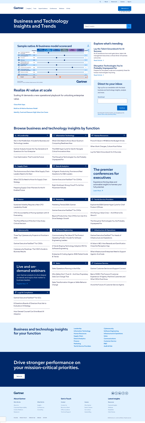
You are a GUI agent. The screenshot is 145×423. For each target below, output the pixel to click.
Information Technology (82, 331)
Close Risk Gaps (19, 104)
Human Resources (80, 333)
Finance (76, 341)
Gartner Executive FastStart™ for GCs (27, 298)
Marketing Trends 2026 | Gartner (64, 205)
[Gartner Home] (18, 8)
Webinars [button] (61, 8)
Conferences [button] (53, 8)
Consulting (40, 409)
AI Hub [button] (68, 8)
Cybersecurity (109, 328)
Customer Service (110, 341)
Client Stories (111, 412)
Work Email (101, 97)
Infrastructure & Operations (113, 333)
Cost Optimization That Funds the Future (29, 157)
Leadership (77, 328)
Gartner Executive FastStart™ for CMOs (66, 210)
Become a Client (65, 407)
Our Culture (87, 409)
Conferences (40, 407)
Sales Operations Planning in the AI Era (66, 268)
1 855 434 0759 (126, 11)
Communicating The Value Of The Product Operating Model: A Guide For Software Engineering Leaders (68, 237)
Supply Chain (78, 336)
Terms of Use (32, 417)
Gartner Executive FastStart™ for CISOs (28, 243)
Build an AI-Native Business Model (26, 108)
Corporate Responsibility (20, 407)
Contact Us (64, 405)
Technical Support (66, 412)
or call (120, 11)
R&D (105, 344)
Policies (16, 417)
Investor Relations (18, 409)
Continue (122, 108)
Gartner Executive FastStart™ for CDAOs (67, 179)
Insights (39, 405)
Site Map (45, 417)
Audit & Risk (108, 346)
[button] (128, 1)
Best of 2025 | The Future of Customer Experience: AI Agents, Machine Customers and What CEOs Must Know (107, 276)
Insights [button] (29, 8)
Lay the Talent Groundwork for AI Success (105, 152)
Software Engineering (111, 331)
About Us (16, 405)
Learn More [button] (97, 190)
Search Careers (88, 407)
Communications (110, 338)
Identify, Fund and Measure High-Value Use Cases (31, 112)
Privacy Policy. (113, 114)
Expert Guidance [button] (43, 8)
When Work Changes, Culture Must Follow (106, 146)
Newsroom (114, 1)
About (106, 1)
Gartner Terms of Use (103, 114)
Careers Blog (87, 412)
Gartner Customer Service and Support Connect (108, 268)
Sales (106, 336)
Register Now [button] (21, 283)
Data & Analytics (80, 338)
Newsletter (111, 409)
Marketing (77, 344)
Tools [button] (34, 8)
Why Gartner (87, 405)
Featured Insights (112, 405)
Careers (122, 1)
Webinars (110, 407)
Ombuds (39, 417)
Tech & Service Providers (82, 346)
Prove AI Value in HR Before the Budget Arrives (107, 141)
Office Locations (65, 409)
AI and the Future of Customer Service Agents (107, 285)
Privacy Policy (23, 417)
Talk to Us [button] (124, 8)
